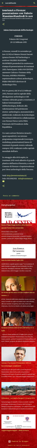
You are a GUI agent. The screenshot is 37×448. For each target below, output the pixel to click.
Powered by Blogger (20, 441)
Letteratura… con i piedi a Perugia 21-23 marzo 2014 (18, 398)
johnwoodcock (26, 445)
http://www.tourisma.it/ (17, 175)
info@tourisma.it (25, 178)
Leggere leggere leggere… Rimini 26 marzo (15, 430)
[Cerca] (34, 3)
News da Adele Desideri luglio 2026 (12, 260)
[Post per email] (3, 182)
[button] (3, 24)
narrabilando (10, 3)
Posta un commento (11, 196)
